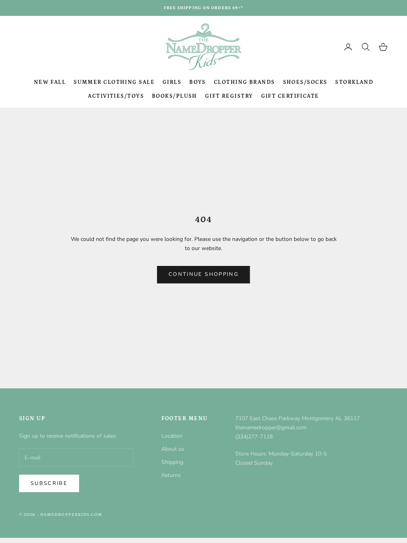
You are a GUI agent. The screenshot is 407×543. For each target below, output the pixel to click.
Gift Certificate (290, 96)
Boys (197, 82)
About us (172, 449)
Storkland (354, 82)
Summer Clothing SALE (114, 82)
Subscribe (49, 483)
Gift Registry (229, 96)
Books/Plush (174, 96)
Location (171, 436)
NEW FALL (50, 82)
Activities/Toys (116, 96)
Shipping (172, 462)
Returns (171, 475)
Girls (172, 82)
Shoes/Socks (305, 82)
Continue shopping (203, 274)
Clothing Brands (244, 82)
